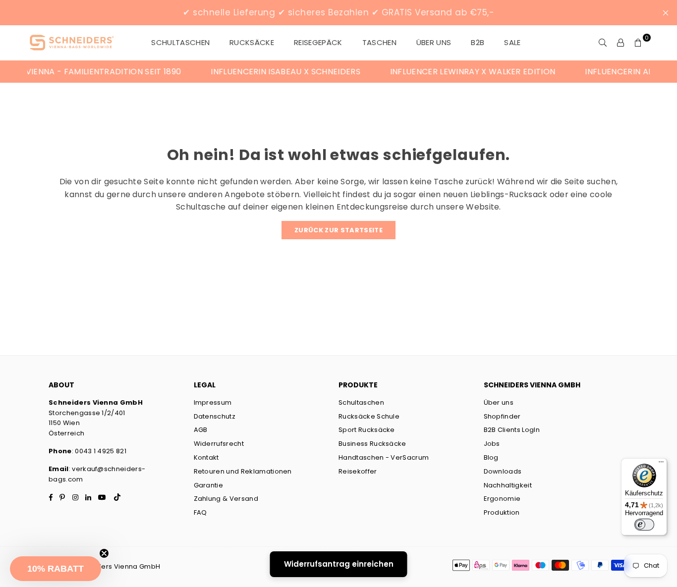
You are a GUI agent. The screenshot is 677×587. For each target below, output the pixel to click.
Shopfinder (502, 416)
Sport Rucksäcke (366, 429)
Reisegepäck (318, 42)
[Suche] (603, 42)
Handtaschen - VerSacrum (383, 457)
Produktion (502, 512)
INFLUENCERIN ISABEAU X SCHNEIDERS (278, 71)
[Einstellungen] (620, 42)
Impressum (213, 402)
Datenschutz (215, 416)
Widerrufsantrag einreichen (339, 564)
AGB (201, 429)
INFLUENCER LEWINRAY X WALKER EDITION (465, 71)
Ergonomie (502, 498)
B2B (477, 42)
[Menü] (661, 464)
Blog (491, 457)
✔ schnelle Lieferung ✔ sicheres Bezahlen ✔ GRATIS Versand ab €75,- (338, 12)
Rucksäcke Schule (368, 416)
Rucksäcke (251, 42)
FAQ (200, 512)
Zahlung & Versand (226, 498)
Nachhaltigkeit (508, 485)
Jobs (492, 443)
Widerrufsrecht (219, 443)
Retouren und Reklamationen (243, 471)
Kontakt (206, 457)
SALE (512, 42)
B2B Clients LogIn (512, 429)
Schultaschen (361, 402)
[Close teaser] (104, 553)
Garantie (209, 485)
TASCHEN (379, 42)
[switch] (644, 525)
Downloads (503, 471)
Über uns (433, 42)
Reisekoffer (357, 471)
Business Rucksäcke (372, 443)
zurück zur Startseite (338, 230)
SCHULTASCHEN (180, 42)
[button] (55, 568)
